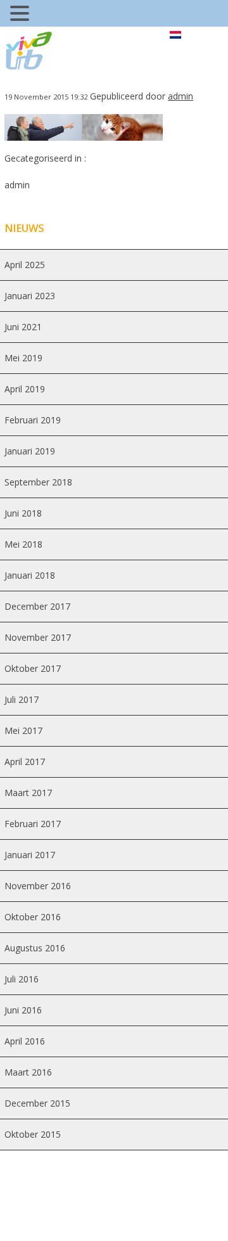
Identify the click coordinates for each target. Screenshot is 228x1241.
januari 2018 (29, 575)
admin (180, 96)
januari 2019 (29, 451)
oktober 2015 (32, 1134)
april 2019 (24, 389)
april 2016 (24, 1041)
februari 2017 (32, 824)
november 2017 (37, 637)
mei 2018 (23, 544)
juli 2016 (21, 979)
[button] (21, 14)
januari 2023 (29, 296)
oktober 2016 (32, 917)
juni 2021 (23, 327)
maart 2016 (28, 1072)
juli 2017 (21, 699)
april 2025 (24, 265)
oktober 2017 (32, 668)
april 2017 (24, 762)
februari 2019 (32, 420)
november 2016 (37, 886)
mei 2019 (23, 358)
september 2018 (38, 482)
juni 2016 (23, 1010)
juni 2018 (23, 513)
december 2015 (37, 1103)
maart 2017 (28, 793)
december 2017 (37, 606)
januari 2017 (29, 855)
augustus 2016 (34, 948)
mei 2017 (23, 730)
